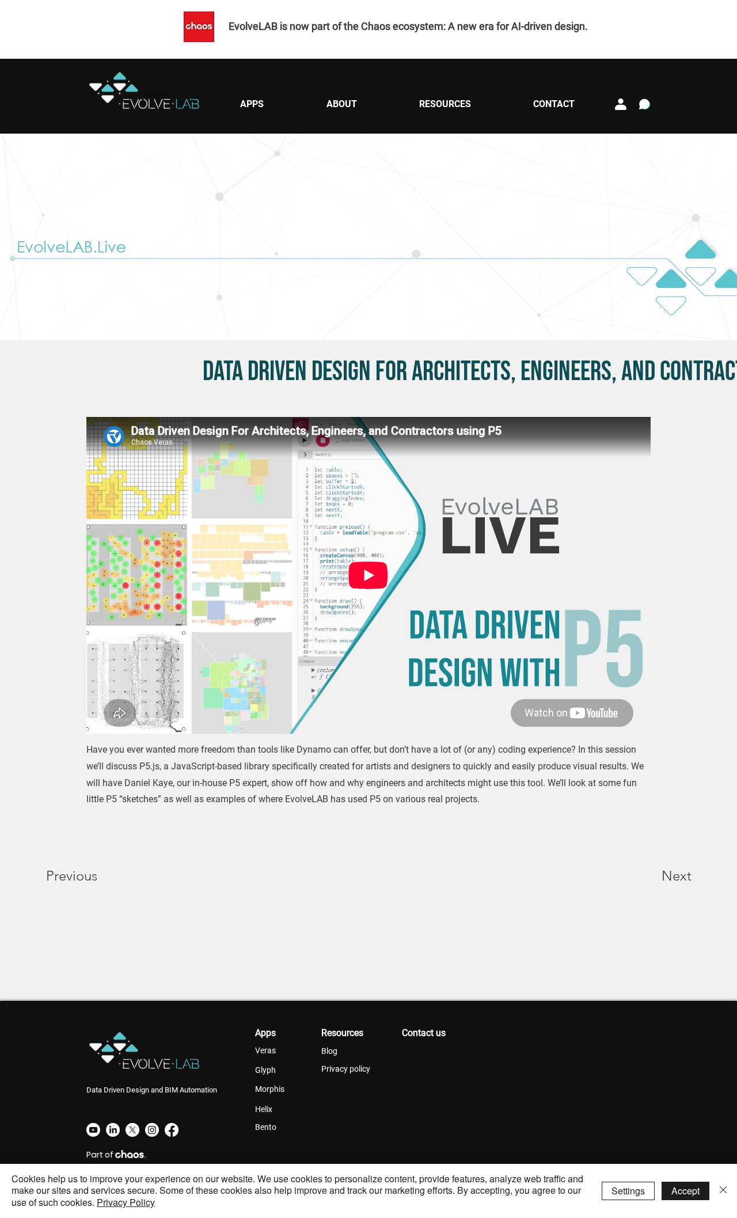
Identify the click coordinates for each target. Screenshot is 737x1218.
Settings (628, 1190)
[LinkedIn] (113, 1130)
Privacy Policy (126, 1202)
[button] (251, 104)
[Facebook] (171, 1130)
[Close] (723, 1191)
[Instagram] (152, 1130)
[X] (132, 1130)
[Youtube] (93, 1130)
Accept (685, 1190)
